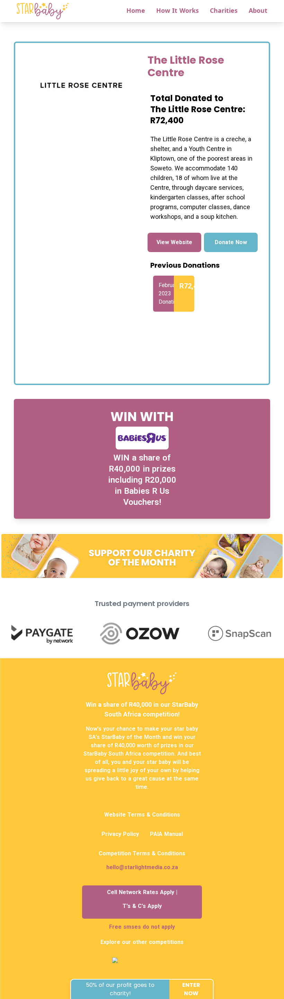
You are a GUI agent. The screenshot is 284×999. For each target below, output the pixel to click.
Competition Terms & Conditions (142, 853)
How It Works (177, 10)
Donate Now (231, 242)
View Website (174, 242)
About (258, 10)
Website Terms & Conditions (142, 814)
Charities (224, 10)
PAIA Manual (166, 834)
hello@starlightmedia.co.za (142, 867)
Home (135, 10)
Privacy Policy (120, 834)
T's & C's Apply (142, 906)
